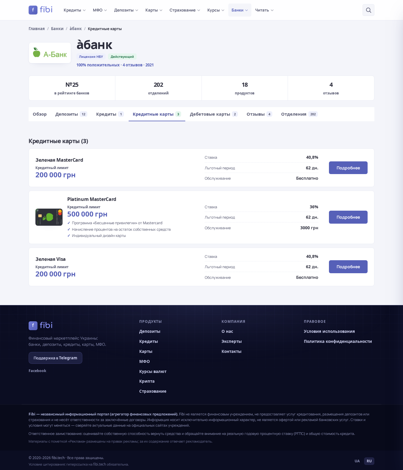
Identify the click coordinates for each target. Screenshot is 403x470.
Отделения (298, 114)
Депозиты (124, 10)
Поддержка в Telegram (55, 358)
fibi (42, 9)
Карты (151, 10)
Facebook (37, 370)
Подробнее (348, 168)
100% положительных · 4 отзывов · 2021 (115, 65)
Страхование (183, 10)
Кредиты (72, 10)
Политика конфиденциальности (338, 341)
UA (357, 461)
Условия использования (329, 331)
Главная (37, 28)
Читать (262, 10)
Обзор (40, 114)
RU (369, 461)
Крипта (147, 381)
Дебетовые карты (213, 114)
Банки (237, 10)
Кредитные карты (156, 114)
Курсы (213, 10)
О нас (227, 331)
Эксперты (232, 341)
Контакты (231, 351)
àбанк (76, 28)
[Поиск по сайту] (368, 10)
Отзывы (258, 114)
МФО (97, 10)
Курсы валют (152, 371)
